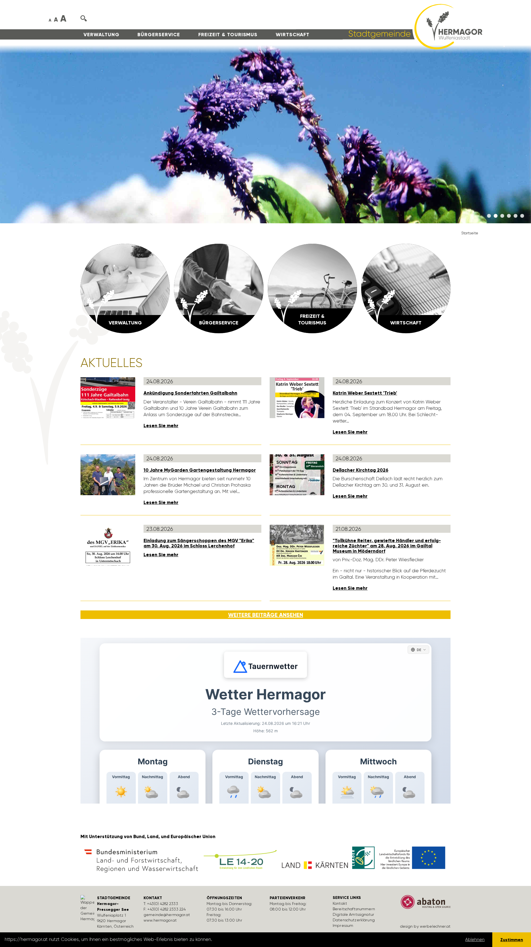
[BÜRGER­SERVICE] (218, 288)
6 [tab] (522, 216)
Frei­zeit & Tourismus (227, 35)
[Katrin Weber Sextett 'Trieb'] (297, 397)
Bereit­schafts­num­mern (354, 909)
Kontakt (340, 903)
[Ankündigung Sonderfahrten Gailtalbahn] (107, 397)
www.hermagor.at (160, 920)
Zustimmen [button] (511, 939)
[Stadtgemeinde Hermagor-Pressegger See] (389, 26)
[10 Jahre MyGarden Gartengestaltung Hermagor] (107, 474)
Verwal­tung (101, 35)
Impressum (343, 925)
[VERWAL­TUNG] (125, 288)
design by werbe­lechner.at (425, 926)
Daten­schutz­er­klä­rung (354, 920)
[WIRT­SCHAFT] (406, 288)
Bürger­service (158, 35)
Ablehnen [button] (475, 939)
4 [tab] (509, 216)
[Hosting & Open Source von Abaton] (423, 904)
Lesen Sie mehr (161, 426)
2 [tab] (495, 216)
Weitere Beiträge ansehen (265, 615)
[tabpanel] (265, 134)
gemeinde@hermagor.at (167, 914)
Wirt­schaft (292, 35)
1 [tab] (489, 216)
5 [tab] (515, 216)
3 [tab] (502, 216)
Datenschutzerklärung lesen (244, 939)
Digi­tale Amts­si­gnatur (353, 914)
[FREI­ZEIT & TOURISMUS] (312, 288)
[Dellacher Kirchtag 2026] (297, 474)
